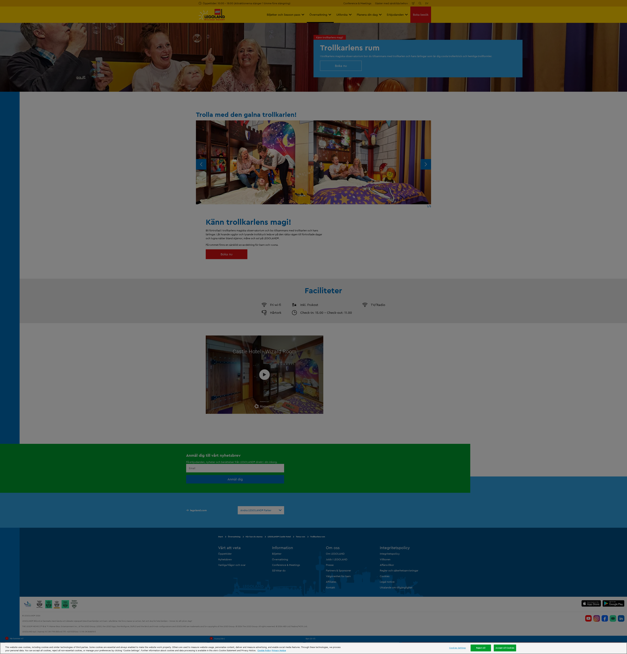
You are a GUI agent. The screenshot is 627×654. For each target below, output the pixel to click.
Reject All (480, 647)
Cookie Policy (264, 650)
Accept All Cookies (505, 647)
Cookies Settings (457, 647)
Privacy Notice (279, 650)
